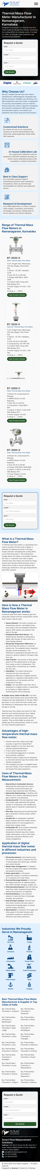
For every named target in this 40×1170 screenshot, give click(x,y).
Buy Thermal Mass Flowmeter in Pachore (10, 1050)
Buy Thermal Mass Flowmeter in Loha (9, 1044)
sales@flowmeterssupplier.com (15, 1152)
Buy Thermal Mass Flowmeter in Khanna (9, 1073)
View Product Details (17, 295)
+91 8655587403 (10, 1156)
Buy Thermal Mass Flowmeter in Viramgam (27, 1036)
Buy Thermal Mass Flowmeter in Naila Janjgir (9, 1028)
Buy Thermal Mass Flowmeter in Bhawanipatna (27, 1065)
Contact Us (24, 1168)
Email (6, 63)
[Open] (36, 4)
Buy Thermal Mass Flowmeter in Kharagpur (8, 1057)
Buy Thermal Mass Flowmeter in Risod (28, 1018)
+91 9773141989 (10, 1154)
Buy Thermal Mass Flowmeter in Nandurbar (27, 1011)
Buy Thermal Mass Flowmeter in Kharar (28, 1056)
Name (5, 46)
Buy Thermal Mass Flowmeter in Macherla (29, 1044)
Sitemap (32, 1168)
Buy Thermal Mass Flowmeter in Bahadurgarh (8, 1019)
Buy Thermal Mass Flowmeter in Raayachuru (27, 1074)
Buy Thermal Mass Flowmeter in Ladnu (9, 1035)
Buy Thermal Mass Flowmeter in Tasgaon (10, 1081)
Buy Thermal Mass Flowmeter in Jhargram (10, 1010)
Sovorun (15, 1168)
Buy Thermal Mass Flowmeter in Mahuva (29, 1081)
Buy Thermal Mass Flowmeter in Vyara (9, 1064)
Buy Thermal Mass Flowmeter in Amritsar (29, 1050)
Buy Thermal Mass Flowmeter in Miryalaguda (27, 1028)
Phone (6, 54)
